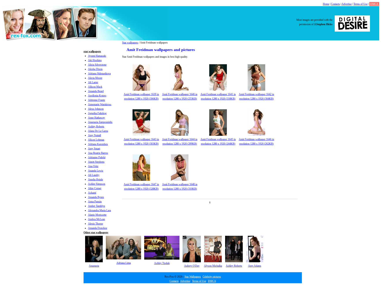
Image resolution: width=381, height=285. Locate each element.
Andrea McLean (96, 219)
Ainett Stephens (96, 161)
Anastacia (94, 265)
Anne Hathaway (96, 117)
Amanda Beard (96, 91)
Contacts (335, 4)
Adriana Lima (123, 262)
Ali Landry (93, 175)
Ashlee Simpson (96, 183)
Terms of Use (360, 4)
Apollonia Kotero (97, 95)
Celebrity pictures (212, 276)
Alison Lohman (96, 139)
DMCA (374, 4)
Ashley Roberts (96, 126)
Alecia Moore (95, 77)
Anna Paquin (95, 201)
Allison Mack (95, 86)
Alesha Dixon (95, 69)
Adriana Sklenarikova (99, 73)
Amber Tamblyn (96, 206)
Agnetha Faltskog (97, 113)
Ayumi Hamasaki (97, 55)
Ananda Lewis (95, 170)
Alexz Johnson (96, 108)
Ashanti (92, 192)
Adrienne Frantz (96, 100)
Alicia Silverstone (97, 64)
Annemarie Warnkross (99, 104)
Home (326, 4)
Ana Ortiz (93, 166)
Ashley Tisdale (162, 263)
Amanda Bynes (96, 197)
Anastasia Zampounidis (100, 122)
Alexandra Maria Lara (99, 210)
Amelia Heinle (95, 179)
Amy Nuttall (94, 135)
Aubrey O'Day (192, 265)
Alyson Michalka (213, 265)
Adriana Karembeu (98, 144)
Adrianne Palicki (96, 157)
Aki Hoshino (95, 60)
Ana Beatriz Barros (98, 153)
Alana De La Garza (98, 130)
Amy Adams (254, 265)
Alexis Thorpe (95, 223)
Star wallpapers (130, 42)
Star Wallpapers (193, 276)
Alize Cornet (94, 188)
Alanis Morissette (97, 214)
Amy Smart (94, 148)
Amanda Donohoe (97, 228)
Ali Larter (93, 82)
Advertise (347, 4)
